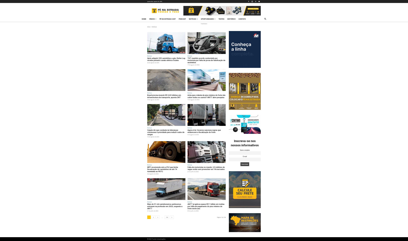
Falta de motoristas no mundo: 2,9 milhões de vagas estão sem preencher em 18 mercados (206, 168)
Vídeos (152, 19)
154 (167, 217)
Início (148, 27)
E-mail (245, 156)
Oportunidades (207, 19)
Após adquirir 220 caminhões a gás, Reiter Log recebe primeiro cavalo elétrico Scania (166, 59)
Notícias (192, 19)
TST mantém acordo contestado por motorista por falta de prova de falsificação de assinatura (206, 60)
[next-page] (172, 217)
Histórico (231, 19)
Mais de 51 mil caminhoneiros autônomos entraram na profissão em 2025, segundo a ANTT (164, 206)
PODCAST (182, 19)
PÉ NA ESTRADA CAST (167, 19)
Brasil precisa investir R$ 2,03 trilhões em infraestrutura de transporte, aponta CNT (164, 96)
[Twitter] (255, 1)
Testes (221, 19)
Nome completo (245, 150)
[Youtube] (259, 1)
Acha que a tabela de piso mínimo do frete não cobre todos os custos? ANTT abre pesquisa (206, 96)
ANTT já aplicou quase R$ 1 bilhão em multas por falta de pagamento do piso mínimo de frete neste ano (206, 206)
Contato (242, 19)
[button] (265, 19)
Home (144, 19)
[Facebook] (248, 1)
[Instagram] (252, 1)
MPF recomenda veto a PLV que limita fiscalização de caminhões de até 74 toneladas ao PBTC (162, 169)
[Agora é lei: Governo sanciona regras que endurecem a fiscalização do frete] (207, 115)
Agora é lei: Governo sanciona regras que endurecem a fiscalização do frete (204, 131)
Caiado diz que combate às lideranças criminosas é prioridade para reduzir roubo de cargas (165, 132)
